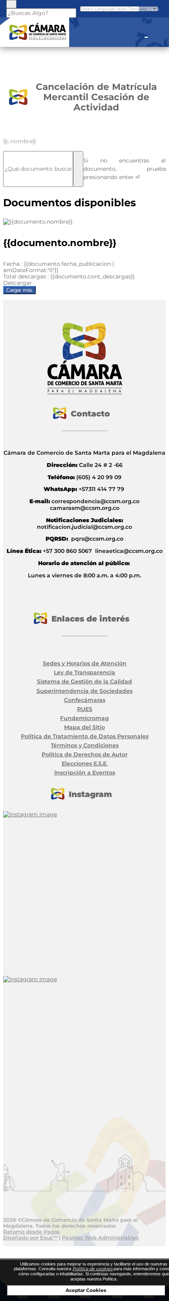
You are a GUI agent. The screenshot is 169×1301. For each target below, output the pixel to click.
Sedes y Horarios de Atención (85, 663)
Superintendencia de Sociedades (84, 690)
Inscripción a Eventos (84, 772)
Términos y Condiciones (85, 745)
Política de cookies (92, 1268)
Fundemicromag (84, 718)
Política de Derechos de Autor (85, 754)
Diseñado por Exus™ (30, 1237)
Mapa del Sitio (84, 727)
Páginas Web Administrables (100, 1237)
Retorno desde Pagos (31, 1231)
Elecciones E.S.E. (85, 763)
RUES (84, 709)
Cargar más (19, 290)
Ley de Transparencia (84, 672)
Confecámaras (84, 700)
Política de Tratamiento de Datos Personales (85, 736)
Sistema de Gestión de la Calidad (84, 681)
